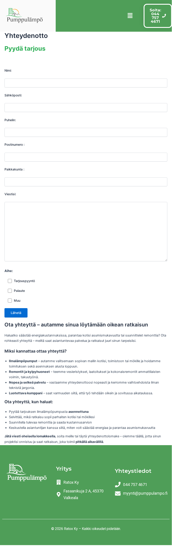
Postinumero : (14, 144)
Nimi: (8, 70)
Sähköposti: (13, 95)
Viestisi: (10, 194)
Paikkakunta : (14, 169)
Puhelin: (10, 120)
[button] (129, 16)
